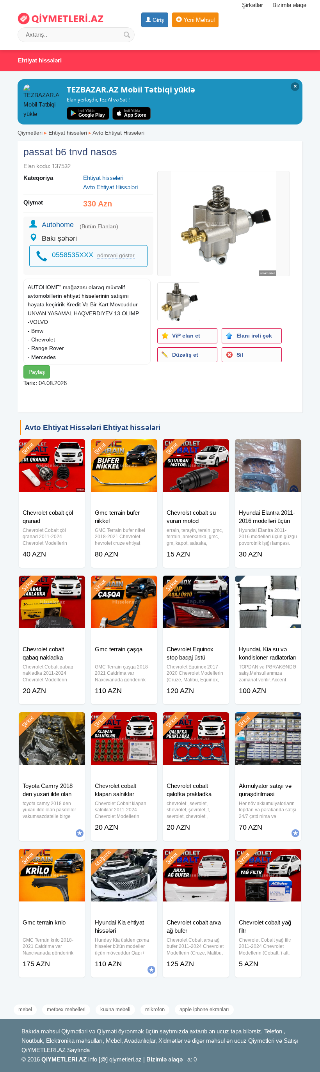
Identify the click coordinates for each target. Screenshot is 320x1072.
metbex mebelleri (66, 1009)
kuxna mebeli (115, 1009)
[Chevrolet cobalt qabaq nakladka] (52, 585)
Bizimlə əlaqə (289, 5)
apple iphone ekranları (204, 1009)
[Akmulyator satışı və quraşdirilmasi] (268, 722)
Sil (239, 355)
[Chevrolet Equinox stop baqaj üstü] (196, 585)
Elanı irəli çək (254, 335)
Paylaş (36, 372)
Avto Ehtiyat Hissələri (118, 133)
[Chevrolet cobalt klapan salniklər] (124, 722)
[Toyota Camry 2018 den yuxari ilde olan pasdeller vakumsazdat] (52, 722)
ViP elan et (186, 335)
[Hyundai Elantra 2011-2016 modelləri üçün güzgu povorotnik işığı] (268, 449)
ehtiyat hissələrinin (86, 296)
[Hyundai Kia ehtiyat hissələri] (124, 858)
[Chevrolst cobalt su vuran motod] (196, 449)
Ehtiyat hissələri (67, 133)
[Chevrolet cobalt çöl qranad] (52, 449)
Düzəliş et (185, 355)
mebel (25, 1009)
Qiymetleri (30, 133)
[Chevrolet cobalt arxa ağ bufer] (196, 858)
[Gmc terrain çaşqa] (124, 585)
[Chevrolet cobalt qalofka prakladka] (196, 722)
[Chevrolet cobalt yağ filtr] (268, 858)
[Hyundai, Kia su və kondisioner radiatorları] (268, 585)
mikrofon (155, 1009)
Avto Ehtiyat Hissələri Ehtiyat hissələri (92, 427)
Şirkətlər (252, 5)
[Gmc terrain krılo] (52, 858)
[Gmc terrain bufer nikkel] (124, 449)
